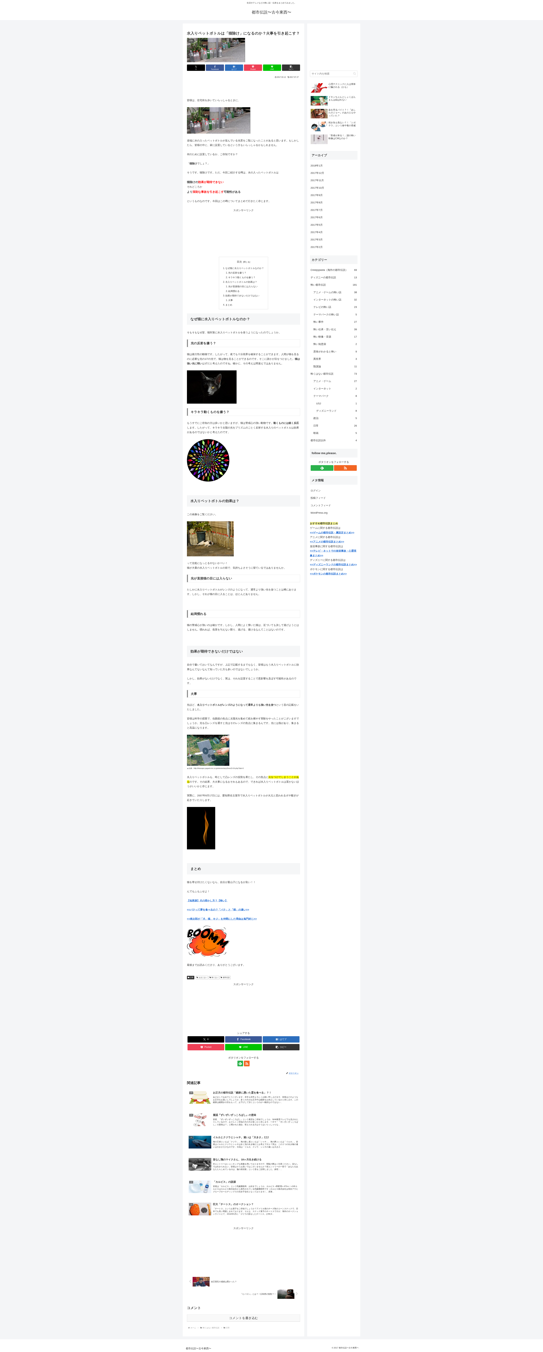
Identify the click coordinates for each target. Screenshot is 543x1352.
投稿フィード (318, 498)
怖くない (215, 978)
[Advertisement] (243, 87)
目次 (239, 261)
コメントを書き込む (243, 1318)
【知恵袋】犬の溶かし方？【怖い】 (207, 900)
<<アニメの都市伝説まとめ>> (327, 541)
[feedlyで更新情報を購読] (240, 1063)
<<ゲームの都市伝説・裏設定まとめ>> (332, 532)
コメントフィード (321, 505)
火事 (230, 300)
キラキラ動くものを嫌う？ (241, 277)
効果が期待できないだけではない (242, 295)
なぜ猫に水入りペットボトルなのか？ (244, 268)
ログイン (316, 490)
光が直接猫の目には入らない (243, 286)
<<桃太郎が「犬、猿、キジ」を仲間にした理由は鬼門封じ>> (222, 918)
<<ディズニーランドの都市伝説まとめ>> (333, 564)
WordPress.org (319, 512)
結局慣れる (234, 291)
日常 (191, 978)
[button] (291, 67)
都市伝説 (226, 978)
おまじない (203, 978)
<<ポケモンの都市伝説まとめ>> (328, 573)
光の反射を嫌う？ (237, 272)
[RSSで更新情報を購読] (247, 1063)
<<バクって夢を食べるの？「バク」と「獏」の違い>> (218, 909)
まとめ (228, 304)
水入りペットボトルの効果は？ (241, 282)
